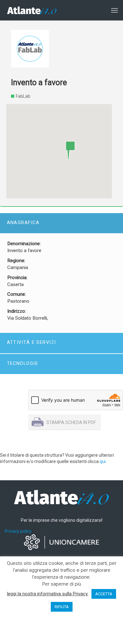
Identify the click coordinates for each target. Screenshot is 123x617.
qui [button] (103, 461)
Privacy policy (18, 531)
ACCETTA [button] (103, 594)
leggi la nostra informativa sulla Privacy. (47, 594)
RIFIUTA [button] (62, 606)
